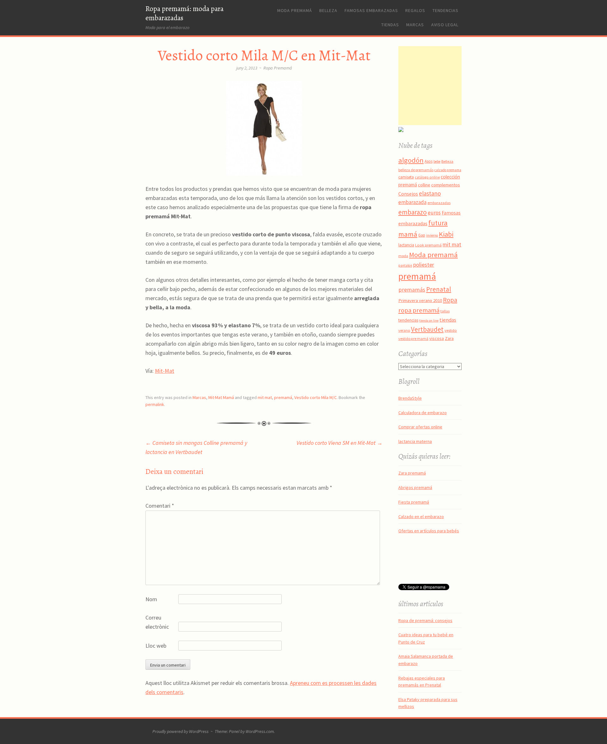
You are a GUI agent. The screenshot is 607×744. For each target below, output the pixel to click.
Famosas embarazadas (371, 10)
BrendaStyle (410, 398)
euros (434, 212)
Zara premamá (412, 473)
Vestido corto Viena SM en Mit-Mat (340, 442)
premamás (411, 289)
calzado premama (447, 170)
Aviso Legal (444, 24)
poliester (423, 264)
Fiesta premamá (413, 502)
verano (404, 330)
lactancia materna (415, 441)
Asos (428, 161)
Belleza (328, 10)
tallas (445, 311)
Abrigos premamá (415, 487)
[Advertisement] (437, 85)
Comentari (159, 505)
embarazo (412, 212)
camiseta (406, 177)
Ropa (450, 300)
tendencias (408, 320)
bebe (436, 161)
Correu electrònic (157, 622)
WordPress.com (260, 731)
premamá (283, 397)
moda (403, 255)
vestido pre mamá (413, 338)
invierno (432, 235)
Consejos (408, 194)
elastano (430, 193)
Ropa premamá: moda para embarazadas (184, 13)
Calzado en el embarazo (421, 516)
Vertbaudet (427, 329)
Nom (151, 599)
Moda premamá (294, 10)
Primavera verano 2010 (420, 300)
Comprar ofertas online (420, 427)
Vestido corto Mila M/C (315, 397)
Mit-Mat (164, 370)
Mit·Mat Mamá (221, 397)
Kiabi (446, 234)
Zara (449, 338)
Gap (421, 235)
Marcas (415, 24)
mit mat (265, 397)
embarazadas (439, 202)
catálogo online (427, 177)
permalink (154, 404)
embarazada (412, 202)
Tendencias (445, 10)
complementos (445, 185)
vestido (451, 330)
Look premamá (428, 244)
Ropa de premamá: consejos (425, 620)
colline (424, 185)
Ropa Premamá (277, 68)
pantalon (405, 265)
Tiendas (390, 24)
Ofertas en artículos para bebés (428, 531)
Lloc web (155, 645)
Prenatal (438, 289)
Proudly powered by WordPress (180, 731)
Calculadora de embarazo (422, 412)
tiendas (447, 320)
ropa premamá (418, 310)
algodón (411, 160)
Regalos (415, 10)
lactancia (406, 245)
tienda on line (428, 320)
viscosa (436, 338)
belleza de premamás (415, 169)
